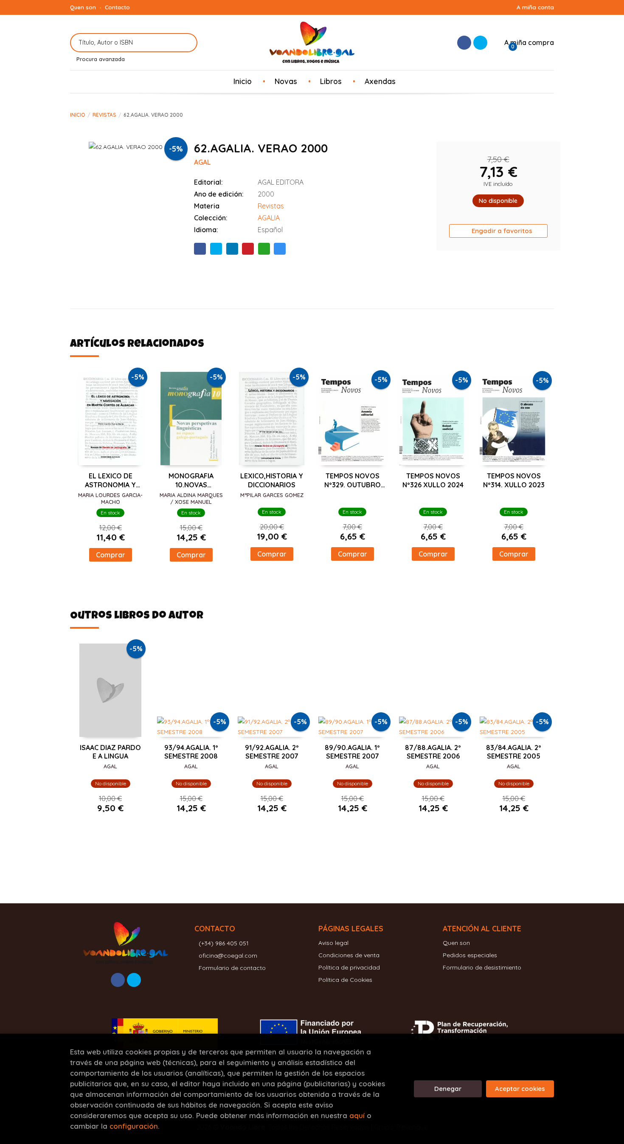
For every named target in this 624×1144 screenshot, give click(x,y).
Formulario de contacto (232, 968)
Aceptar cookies (520, 1089)
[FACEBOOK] (464, 43)
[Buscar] (185, 42)
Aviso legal (333, 943)
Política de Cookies (345, 980)
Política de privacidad (349, 967)
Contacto (117, 7)
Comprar (110, 555)
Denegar (447, 1089)
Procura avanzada (100, 59)
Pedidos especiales (470, 955)
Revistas (104, 115)
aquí (357, 1115)
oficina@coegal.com (228, 955)
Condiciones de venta (348, 955)
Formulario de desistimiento (482, 967)
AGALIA (269, 218)
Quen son (83, 7)
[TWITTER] (480, 43)
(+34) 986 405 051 (224, 943)
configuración (134, 1126)
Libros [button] (331, 81)
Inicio (77, 115)
